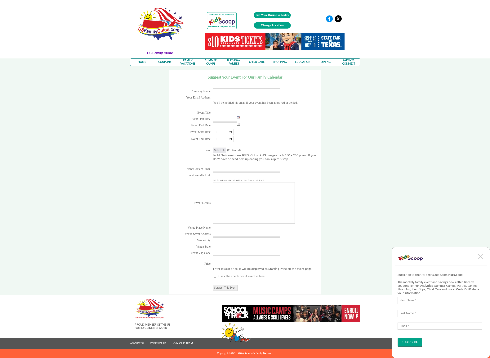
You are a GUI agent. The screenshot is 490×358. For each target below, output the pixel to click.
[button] (481, 256)
